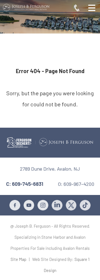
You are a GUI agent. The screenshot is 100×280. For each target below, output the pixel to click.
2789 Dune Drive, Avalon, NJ (50, 169)
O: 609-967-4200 (76, 184)
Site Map (18, 259)
